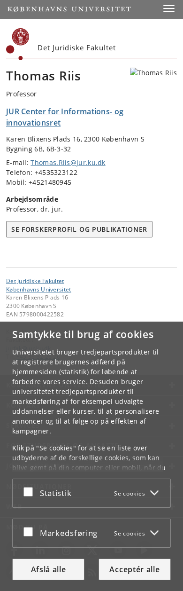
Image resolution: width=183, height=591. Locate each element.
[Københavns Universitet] (18, 44)
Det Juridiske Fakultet (35, 280)
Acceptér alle (134, 569)
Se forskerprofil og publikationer (79, 229)
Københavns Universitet (38, 289)
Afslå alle (48, 569)
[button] (169, 8)
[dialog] (91, 456)
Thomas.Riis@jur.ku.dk (67, 162)
